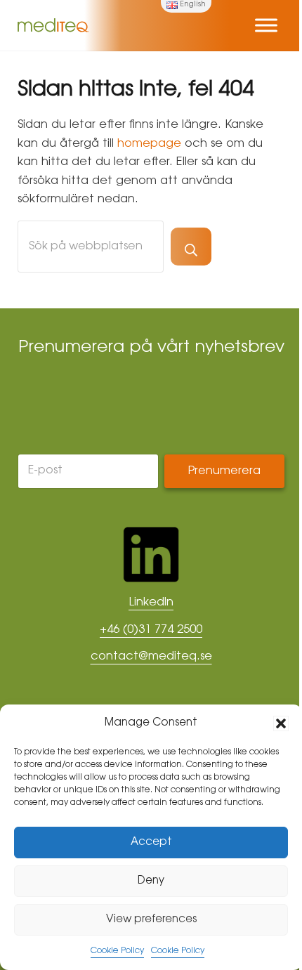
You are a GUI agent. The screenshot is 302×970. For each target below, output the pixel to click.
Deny (151, 881)
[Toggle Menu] (266, 25)
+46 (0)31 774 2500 (151, 630)
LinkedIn (151, 602)
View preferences (151, 920)
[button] (281, 723)
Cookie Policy (117, 951)
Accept (151, 842)
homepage (149, 144)
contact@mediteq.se (151, 656)
